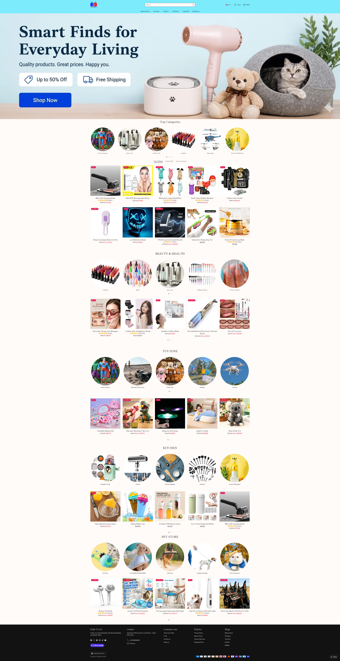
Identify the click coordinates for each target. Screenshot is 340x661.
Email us (132, 643)
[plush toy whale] (202, 413)
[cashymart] (93, 4)
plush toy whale (202, 431)
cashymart (103, 656)
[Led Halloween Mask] (138, 222)
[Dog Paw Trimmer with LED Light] (202, 593)
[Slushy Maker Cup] (138, 506)
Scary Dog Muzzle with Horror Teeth (235, 611)
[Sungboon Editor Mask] (170, 314)
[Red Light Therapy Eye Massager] (105, 314)
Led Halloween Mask (138, 240)
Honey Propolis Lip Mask (234, 240)
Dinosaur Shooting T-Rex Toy (137, 431)
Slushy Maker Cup (138, 524)
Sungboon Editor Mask (170, 331)
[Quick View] (118, 167)
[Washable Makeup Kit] (105, 413)
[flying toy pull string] (170, 413)
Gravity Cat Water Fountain (137, 611)
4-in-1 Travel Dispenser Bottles (202, 524)
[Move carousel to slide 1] (168, 293)
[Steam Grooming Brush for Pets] (105, 222)
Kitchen (227, 642)
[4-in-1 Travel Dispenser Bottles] (202, 506)
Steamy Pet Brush (105, 611)
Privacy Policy (198, 633)
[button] (228, 4)
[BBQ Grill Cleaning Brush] (105, 181)
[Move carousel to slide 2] (170, 391)
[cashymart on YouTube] (105, 640)
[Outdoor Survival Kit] (234, 181)
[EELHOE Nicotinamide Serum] (138, 181)
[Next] (250, 140)
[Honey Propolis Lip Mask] (234, 222)
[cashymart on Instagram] (100, 640)
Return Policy (198, 636)
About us (166, 642)
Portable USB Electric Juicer (170, 524)
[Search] (193, 5)
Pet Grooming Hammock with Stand (170, 611)
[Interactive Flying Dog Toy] (202, 222)
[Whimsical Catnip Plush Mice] (170, 181)
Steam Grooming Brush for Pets (105, 240)
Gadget (227, 645)
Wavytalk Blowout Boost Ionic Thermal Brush (202, 332)
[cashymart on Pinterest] (97, 640)
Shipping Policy (199, 642)
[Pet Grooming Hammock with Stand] (170, 593)
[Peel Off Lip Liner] (234, 314)
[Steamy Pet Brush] (105, 593)
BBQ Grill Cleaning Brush (105, 198)
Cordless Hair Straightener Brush (137, 331)
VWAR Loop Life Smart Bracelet (170, 240)
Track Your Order (169, 633)
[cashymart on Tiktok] (102, 640)
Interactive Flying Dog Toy (202, 240)
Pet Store (228, 636)
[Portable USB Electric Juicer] (170, 506)
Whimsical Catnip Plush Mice (170, 198)
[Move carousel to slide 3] (171, 293)
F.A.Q (165, 636)
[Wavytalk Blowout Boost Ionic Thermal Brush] (202, 314)
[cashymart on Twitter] (94, 640)
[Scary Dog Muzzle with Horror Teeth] (234, 593)
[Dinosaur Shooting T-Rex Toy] (138, 413)
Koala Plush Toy (234, 431)
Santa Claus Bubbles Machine (202, 198)
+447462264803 (135, 640)
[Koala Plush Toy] (234, 413)
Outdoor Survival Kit (234, 198)
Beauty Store (229, 633)
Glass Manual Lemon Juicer (105, 524)
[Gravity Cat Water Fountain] (138, 593)
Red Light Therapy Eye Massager (105, 331)
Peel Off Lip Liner (234, 331)
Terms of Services (199, 639)
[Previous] (90, 140)
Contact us (167, 639)
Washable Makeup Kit (105, 431)
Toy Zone (227, 639)
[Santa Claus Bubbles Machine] (202, 181)
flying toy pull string (170, 431)
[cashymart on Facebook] (91, 640)
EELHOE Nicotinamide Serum (138, 198)
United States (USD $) (98, 653)
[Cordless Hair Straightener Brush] (138, 314)
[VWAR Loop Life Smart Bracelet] (170, 222)
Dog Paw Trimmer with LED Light (202, 611)
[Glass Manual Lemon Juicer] (105, 506)
